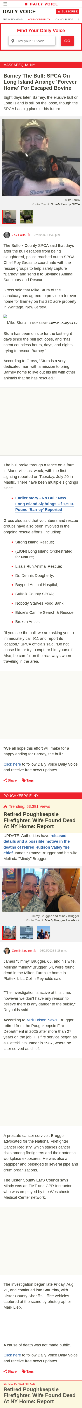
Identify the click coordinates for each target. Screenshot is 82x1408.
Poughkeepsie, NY (20, 796)
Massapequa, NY (19, 65)
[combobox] (32, 41)
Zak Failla (19, 235)
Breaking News (13, 19)
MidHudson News (41, 1020)
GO (67, 41)
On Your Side (64, 19)
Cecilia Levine (22, 951)
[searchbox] (35, 41)
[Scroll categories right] (78, 19)
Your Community (39, 19)
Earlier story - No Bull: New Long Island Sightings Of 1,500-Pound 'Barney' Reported (44, 504)
